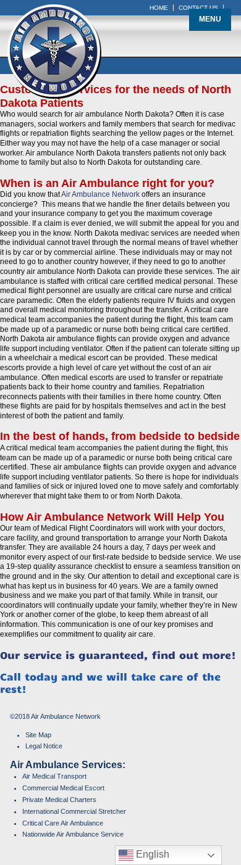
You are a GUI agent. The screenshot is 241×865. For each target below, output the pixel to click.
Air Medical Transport (54, 776)
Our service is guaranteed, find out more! (118, 654)
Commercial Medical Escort (63, 788)
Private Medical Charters (59, 799)
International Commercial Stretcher (74, 811)
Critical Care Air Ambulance (62, 823)
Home (159, 7)
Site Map (38, 735)
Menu (210, 19)
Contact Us (198, 7)
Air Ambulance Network (100, 194)
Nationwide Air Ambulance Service (73, 834)
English (151, 854)
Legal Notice (43, 746)
